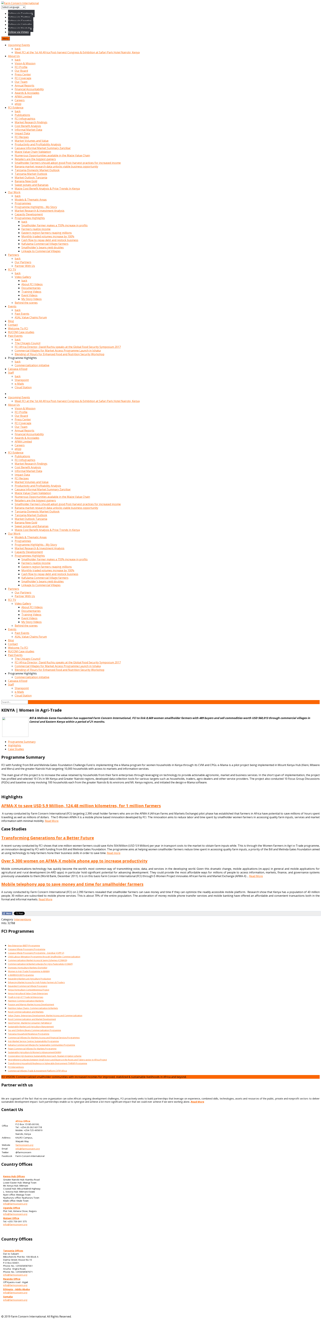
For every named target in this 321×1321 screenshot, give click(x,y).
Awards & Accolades (27, 93)
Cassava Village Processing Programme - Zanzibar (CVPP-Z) (36, 953)
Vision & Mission (25, 63)
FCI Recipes (22, 137)
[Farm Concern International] (20, 3)
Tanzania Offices (13, 1250)
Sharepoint (22, 380)
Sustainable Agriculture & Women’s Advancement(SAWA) (34, 1052)
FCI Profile (21, 67)
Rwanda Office (11, 1279)
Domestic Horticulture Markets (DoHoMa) (27, 967)
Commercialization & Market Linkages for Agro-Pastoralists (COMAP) (40, 964)
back (18, 49)
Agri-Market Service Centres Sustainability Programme (33, 1041)
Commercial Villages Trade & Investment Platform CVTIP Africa (37, 1070)
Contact (13, 325)
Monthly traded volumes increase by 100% (47, 236)
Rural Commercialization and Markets (25, 1011)
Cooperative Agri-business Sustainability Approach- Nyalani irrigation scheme (44, 1056)
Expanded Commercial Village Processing (27, 986)
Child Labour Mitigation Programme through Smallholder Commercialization (44, 956)
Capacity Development (29, 214)
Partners (13, 255)
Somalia (8, 1296)
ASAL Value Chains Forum (31, 317)
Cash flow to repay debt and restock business (49, 240)
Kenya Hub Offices (14, 1176)
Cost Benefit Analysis (28, 126)
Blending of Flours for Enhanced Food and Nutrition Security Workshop (59, 354)
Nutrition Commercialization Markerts (26, 1000)
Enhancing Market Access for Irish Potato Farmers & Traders (36, 982)
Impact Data (22, 133)
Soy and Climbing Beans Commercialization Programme (34, 1030)
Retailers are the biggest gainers (35, 159)
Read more (113, 853)
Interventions (22, 919)
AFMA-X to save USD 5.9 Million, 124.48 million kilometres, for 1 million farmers (81, 805)
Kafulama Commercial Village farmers (44, 244)
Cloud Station (23, 387)
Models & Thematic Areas (31, 199)
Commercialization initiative (32, 365)
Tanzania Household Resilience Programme (28, 1034)
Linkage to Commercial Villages (41, 251)
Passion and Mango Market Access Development (31, 1004)
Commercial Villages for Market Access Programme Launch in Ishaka (58, 350)
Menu (6, 38)
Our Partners (23, 262)
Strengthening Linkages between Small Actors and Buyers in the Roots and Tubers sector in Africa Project (57, 1059)
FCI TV (12, 269)
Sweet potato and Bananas (31, 185)
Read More (52, 821)
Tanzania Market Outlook (31, 174)
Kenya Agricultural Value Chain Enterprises (28, 993)
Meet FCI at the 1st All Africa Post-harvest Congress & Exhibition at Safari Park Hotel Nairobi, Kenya (77, 52)
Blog (11, 321)
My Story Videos (31, 299)
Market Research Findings (31, 122)
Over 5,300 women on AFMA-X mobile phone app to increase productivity (74, 861)
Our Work (14, 192)
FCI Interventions (16, 1067)
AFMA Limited (23, 96)
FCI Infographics (25, 118)
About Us (14, 56)
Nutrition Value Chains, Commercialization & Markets (33, 1008)
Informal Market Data (28, 130)
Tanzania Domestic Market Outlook (37, 170)
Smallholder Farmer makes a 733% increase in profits (54, 225)
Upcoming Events (19, 45)
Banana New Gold (26, 181)
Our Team (21, 82)
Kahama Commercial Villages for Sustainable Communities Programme (41, 1045)
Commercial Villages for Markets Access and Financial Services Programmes (44, 1037)
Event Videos (29, 295)
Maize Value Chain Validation (33, 152)
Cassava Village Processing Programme (26, 949)
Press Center (23, 74)
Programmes (23, 203)
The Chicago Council (27, 343)
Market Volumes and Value (31, 141)
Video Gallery (23, 277)
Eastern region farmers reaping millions (46, 233)
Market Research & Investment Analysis (39, 210)
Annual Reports (24, 85)
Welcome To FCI (18, 328)
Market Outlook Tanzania (31, 177)
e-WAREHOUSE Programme (21, 975)
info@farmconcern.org (28, 1148)
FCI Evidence (15, 107)
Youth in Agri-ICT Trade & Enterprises (25, 997)
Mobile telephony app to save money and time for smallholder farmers (72, 884)
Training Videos (31, 291)
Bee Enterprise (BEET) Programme (24, 945)
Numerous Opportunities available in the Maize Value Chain (52, 155)
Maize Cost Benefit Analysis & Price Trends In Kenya (47, 188)
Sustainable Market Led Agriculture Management (31, 1026)
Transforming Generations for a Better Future (47, 837)
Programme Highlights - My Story (36, 207)
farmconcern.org (24, 1144)
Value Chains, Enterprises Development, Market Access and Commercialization (45, 1015)
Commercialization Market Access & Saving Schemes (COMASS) (37, 960)
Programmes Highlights (30, 218)
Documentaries (31, 288)
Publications (22, 115)
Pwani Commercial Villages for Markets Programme (32, 1048)
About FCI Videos (32, 284)
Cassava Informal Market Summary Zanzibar (43, 148)
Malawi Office (11, 1218)
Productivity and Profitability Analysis (38, 144)
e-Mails (19, 384)
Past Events (22, 314)
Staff (11, 372)
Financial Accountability (29, 89)
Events (12, 306)
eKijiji (18, 104)
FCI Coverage (23, 78)
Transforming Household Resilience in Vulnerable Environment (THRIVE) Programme (47, 1063)
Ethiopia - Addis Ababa (16, 1289)
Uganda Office (11, 1207)
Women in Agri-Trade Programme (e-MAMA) (29, 971)
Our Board (21, 71)
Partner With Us (25, 266)
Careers (20, 100)
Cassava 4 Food (17, 369)
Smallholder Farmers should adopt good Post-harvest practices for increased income (68, 163)
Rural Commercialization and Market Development (32, 1019)
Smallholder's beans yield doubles (42, 247)
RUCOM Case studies (21, 332)
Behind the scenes (26, 303)
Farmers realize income (35, 229)
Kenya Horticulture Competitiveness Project (28, 989)
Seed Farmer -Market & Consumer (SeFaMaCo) (30, 1022)
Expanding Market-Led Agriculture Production (29, 978)
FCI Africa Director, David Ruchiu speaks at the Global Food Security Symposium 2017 (68, 347)
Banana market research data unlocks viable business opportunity (56, 166)
